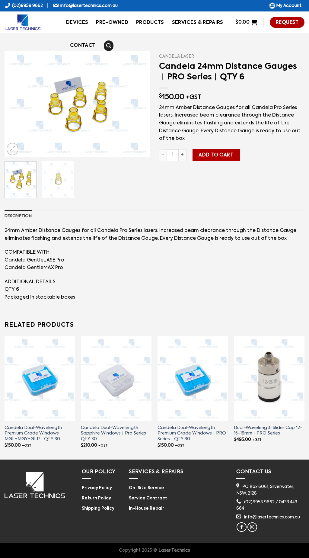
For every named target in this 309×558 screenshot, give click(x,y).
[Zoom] (12, 149)
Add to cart (216, 155)
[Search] (108, 45)
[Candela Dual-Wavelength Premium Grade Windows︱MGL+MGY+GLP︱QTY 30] (40, 378)
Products (150, 22)
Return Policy (96, 498)
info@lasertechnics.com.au (89, 6)
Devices (77, 22)
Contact (82, 45)
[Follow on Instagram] (252, 527)
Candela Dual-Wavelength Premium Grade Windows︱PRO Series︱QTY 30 (192, 433)
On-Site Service (146, 488)
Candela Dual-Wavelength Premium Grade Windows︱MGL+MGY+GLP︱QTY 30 (34, 433)
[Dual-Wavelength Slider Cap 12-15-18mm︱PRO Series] (269, 378)
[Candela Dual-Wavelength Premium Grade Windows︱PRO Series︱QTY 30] (193, 378)
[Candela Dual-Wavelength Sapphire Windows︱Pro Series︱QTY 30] (116, 378)
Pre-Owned (112, 22)
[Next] (139, 104)
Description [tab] (18, 216)
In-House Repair (146, 509)
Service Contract (148, 498)
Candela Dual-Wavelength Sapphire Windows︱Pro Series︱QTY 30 (115, 433)
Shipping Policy (98, 509)
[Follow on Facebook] (242, 527)
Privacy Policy (97, 488)
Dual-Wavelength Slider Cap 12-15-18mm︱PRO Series (268, 431)
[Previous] (15, 104)
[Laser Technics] (31, 22)
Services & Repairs (197, 22)
